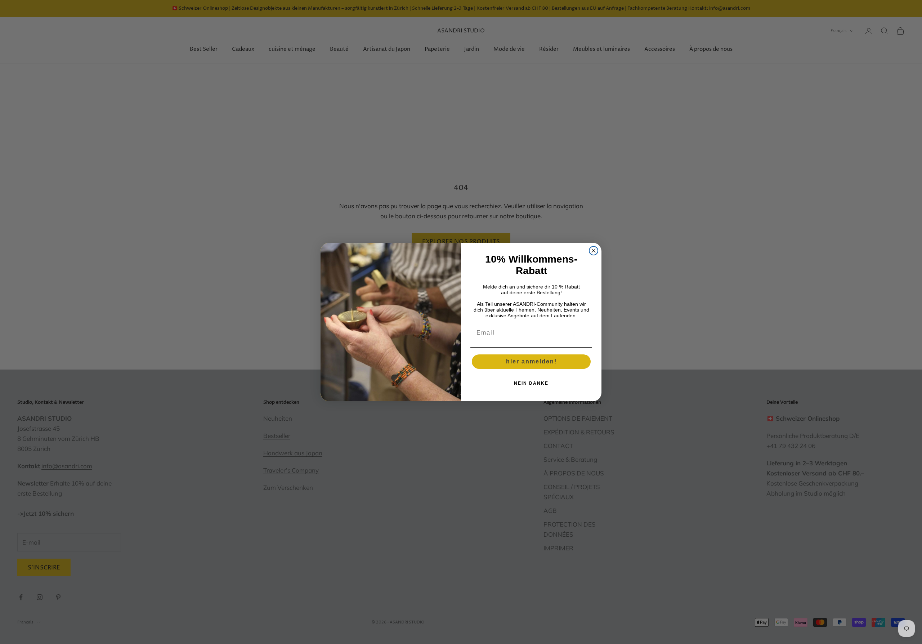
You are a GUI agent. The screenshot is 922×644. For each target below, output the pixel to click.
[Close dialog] (593, 250)
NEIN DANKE (531, 383)
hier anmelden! (531, 361)
